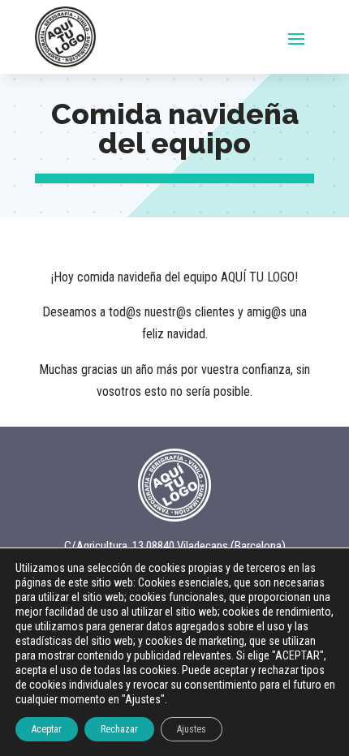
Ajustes (191, 729)
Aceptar (47, 729)
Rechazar (119, 729)
